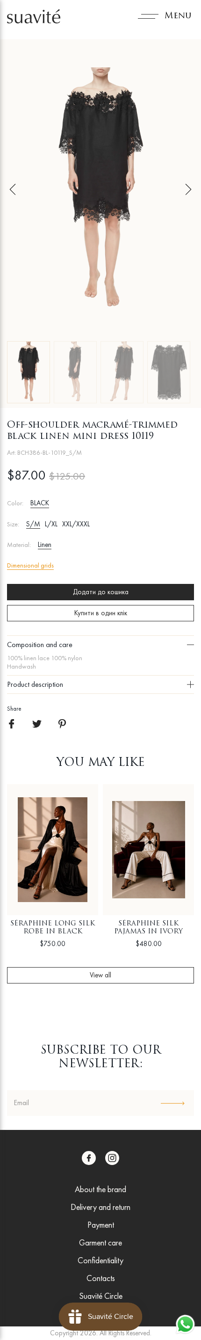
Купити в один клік (100, 613)
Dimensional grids (30, 565)
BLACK (39, 503)
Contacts (100, 1278)
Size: (13, 524)
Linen (44, 544)
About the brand (100, 1189)
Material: (19, 545)
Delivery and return (100, 1207)
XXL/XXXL (76, 524)
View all (100, 975)
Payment (100, 1224)
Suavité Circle (100, 1295)
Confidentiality (100, 1260)
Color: (15, 503)
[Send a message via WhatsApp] (185, 1324)
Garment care (100, 1242)
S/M (33, 524)
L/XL (51, 524)
